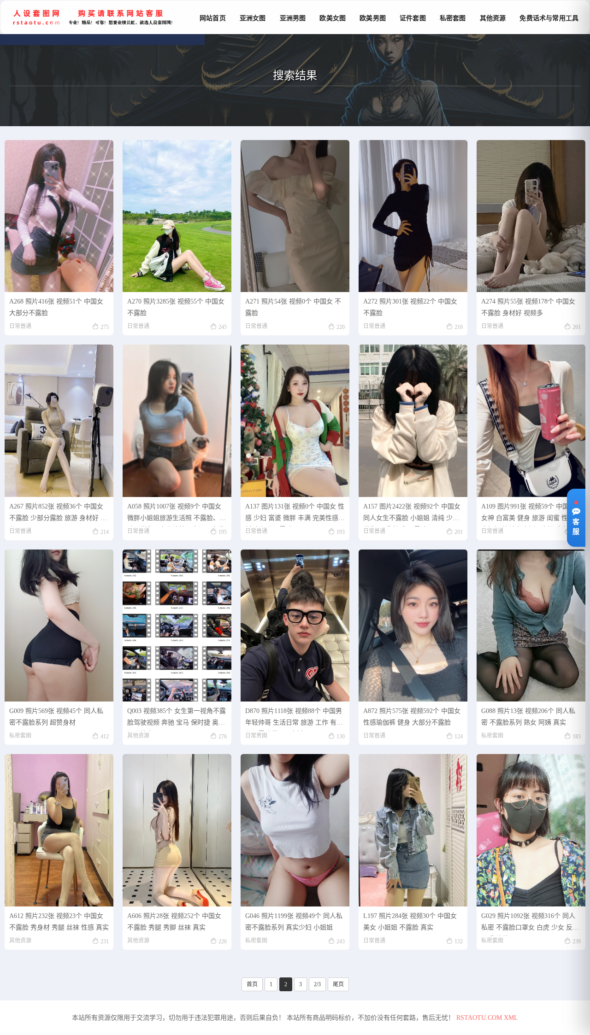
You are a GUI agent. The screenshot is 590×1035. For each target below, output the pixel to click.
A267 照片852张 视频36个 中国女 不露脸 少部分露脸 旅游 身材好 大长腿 (58, 514)
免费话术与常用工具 (548, 18)
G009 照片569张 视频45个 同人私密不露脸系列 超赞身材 (56, 717)
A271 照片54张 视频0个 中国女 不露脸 (293, 307)
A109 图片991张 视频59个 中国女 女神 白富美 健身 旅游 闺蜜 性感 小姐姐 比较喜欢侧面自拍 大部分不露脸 (528, 514)
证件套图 (413, 18)
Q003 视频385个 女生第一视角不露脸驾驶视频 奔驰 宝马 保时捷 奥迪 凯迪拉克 (176, 719)
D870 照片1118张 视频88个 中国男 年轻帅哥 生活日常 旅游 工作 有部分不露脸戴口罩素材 (294, 719)
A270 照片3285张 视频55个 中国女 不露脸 (175, 307)
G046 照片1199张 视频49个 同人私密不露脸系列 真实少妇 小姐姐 (293, 921)
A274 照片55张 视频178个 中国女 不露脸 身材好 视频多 (528, 307)
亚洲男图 (293, 18)
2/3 (317, 984)
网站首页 (213, 18)
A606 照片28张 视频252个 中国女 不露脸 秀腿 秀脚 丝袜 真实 (174, 921)
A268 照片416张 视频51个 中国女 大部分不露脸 (56, 307)
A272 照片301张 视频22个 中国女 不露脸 (410, 307)
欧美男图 (373, 18)
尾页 (338, 984)
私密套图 (453, 18)
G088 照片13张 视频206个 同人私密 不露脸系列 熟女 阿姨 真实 (528, 717)
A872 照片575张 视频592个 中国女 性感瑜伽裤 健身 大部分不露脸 (411, 717)
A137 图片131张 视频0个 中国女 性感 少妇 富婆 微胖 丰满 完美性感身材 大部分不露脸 (295, 514)
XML (511, 1017)
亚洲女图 (253, 18)
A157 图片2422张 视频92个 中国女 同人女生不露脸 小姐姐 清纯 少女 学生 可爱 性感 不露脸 (411, 514)
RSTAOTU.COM (479, 1017)
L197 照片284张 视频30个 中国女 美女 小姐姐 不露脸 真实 (410, 921)
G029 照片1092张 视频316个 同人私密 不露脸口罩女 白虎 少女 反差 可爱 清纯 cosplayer (530, 924)
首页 (252, 984)
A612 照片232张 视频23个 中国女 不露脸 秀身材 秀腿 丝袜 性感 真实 (59, 921)
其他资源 (493, 18)
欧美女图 (332, 18)
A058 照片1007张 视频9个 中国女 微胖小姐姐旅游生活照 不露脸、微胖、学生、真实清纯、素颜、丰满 (176, 514)
